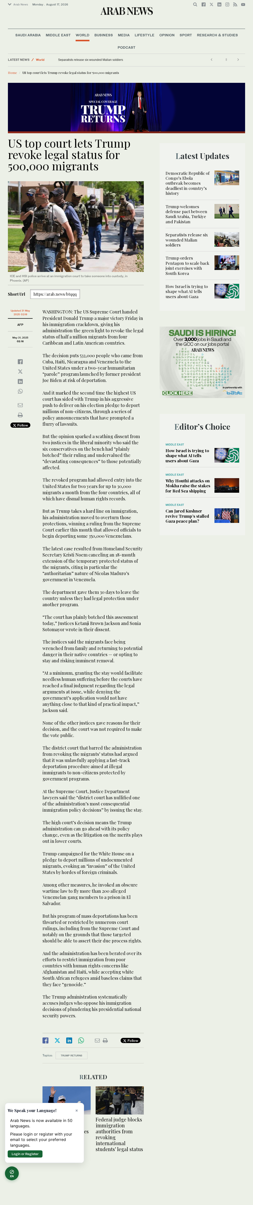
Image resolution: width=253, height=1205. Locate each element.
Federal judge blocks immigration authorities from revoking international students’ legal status (119, 1134)
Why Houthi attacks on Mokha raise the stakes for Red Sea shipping (188, 485)
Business (103, 35)
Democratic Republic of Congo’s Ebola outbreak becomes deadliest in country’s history (188, 183)
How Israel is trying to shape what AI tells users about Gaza (187, 291)
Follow (22, 425)
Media (124, 35)
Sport (186, 35)
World (82, 35)
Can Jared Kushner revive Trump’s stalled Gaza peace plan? (187, 516)
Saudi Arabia (28, 35)
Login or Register (25, 1154)
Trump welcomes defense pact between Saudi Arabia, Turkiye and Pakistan (186, 214)
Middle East (58, 35)
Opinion (167, 35)
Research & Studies (217, 35)
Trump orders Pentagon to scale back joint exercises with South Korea (187, 265)
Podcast (126, 47)
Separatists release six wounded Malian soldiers (90, 60)
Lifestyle (144, 35)
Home (12, 72)
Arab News (20, 4)
